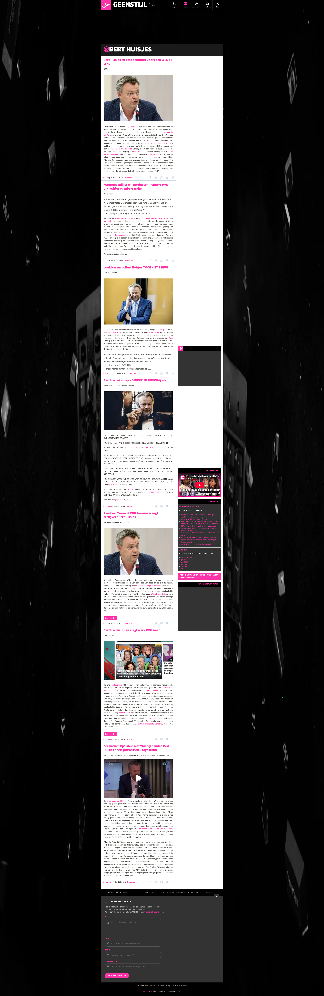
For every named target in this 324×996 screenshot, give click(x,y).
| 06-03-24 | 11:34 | (123, 739)
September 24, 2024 (142, 368)
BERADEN (137, 152)
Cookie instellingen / (168, 892)
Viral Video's (150, 986)
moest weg (119, 218)
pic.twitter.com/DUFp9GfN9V (117, 365)
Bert (171, 338)
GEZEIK (131, 489)
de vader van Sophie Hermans (148, 586)
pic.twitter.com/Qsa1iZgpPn (132, 210)
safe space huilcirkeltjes (121, 149)
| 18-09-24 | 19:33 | (121, 623)
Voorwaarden (211, 892)
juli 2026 (184, 560)
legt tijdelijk (152, 690)
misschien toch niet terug (157, 218)
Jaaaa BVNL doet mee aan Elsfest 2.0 (194, 519)
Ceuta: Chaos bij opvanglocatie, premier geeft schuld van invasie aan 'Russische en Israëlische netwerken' (199, 522)
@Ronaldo (107, 506)
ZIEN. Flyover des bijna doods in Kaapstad (196, 544)
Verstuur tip (118, 976)
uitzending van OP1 (115, 801)
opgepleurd (130, 127)
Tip (106, 917)
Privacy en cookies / (152, 892)
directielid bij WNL (159, 143)
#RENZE (114, 210)
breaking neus (116, 685)
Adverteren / (201, 892)
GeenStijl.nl (147, 991)
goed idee (119, 500)
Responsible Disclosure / (186, 892)
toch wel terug (110, 221)
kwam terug (130, 218)
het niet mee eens (153, 718)
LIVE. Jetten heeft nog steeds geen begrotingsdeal (198, 526)
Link (107, 938)
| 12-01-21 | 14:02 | (123, 882)
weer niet (135, 221)
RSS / (142, 892)
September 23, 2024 (140, 213)
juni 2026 (184, 562)
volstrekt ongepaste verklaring (150, 724)
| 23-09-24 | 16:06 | (123, 506)
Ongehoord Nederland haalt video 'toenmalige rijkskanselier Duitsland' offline (197, 516)
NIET (149, 141)
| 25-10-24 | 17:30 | (121, 178)
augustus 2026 (186, 557)
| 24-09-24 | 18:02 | (124, 373)
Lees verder (110, 618)
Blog (168, 986)
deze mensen (113, 485)
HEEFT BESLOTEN (132, 448)
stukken (160, 986)
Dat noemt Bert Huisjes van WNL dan (155, 829)
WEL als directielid (158, 594)
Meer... (183, 569)
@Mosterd (107, 373)
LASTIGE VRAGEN (155, 492)
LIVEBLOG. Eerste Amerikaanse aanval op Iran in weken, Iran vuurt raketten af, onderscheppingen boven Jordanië (198, 539)
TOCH (108, 597)
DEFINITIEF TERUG (111, 332)
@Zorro (106, 178)
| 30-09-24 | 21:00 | (121, 260)
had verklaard (124, 713)
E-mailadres (111, 961)
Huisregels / (135, 892)
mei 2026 (184, 564)
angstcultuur (132, 588)
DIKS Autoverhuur (180, 986)
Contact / (126, 892)
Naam (107, 950)
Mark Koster (154, 332)
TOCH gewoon (153, 154)
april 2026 (184, 566)
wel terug (160, 330)
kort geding (120, 235)
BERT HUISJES (151, 448)
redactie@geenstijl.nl (154, 912)
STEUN (110, 591)
